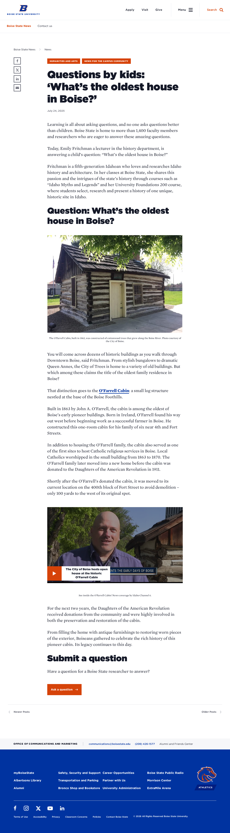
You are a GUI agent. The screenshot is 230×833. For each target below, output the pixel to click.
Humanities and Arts (64, 61)
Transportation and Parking (78, 780)
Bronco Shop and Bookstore (79, 788)
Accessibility (40, 816)
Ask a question (62, 689)
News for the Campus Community (106, 61)
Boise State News (19, 26)
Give (158, 9)
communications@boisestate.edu (109, 743)
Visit (145, 9)
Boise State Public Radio (165, 773)
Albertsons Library (27, 780)
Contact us (45, 26)
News (48, 49)
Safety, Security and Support (79, 773)
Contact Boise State (117, 816)
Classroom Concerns (76, 816)
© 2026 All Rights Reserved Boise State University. (160, 816)
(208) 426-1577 (145, 743)
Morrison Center (159, 780)
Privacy (56, 816)
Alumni (19, 788)
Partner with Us (114, 780)
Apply (129, 9)
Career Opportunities (118, 773)
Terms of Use (21, 816)
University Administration (122, 788)
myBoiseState (24, 773)
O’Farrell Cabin (114, 390)
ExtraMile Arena (159, 788)
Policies (97, 816)
